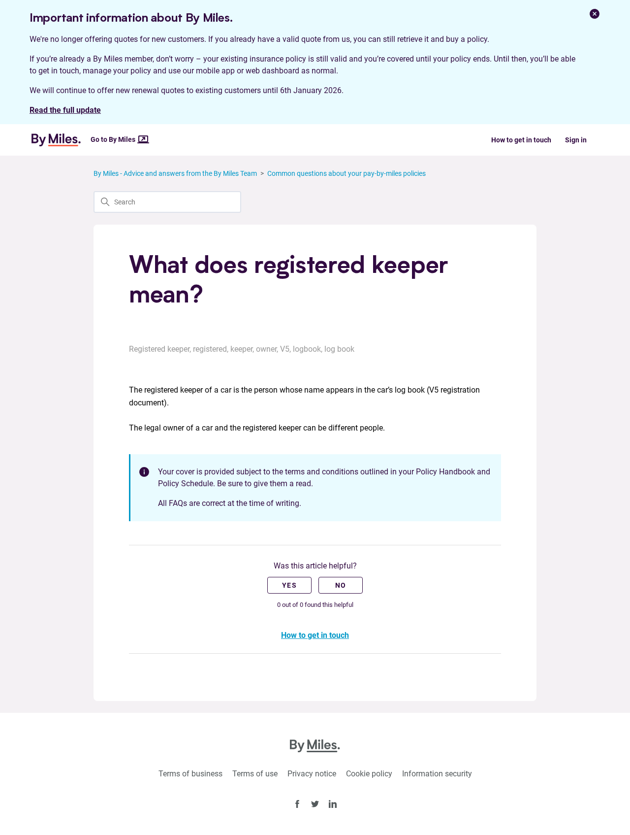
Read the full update (65, 110)
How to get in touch (521, 140)
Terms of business (190, 773)
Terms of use (255, 773)
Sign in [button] (576, 140)
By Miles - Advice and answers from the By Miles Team (175, 173)
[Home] (60, 140)
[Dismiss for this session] (594, 14)
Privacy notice (311, 773)
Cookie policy (369, 773)
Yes (289, 585)
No (340, 585)
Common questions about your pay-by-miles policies (346, 173)
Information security (437, 773)
